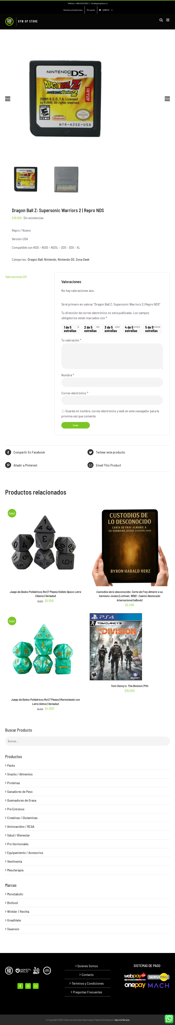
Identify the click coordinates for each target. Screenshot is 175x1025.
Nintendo (50, 259)
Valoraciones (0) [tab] (15, 277)
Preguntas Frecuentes (87, 992)
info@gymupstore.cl (99, 3)
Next (167, 99)
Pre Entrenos (15, 809)
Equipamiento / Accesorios (25, 853)
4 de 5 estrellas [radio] (131, 329)
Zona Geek (82, 259)
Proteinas (13, 783)
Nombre (67, 375)
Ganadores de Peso (20, 791)
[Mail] (36, 986)
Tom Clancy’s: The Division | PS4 (129, 686)
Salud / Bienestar (18, 835)
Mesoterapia (15, 870)
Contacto (88, 974)
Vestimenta (14, 861)
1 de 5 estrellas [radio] (70, 329)
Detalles (59, 547)
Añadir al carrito (108, 648)
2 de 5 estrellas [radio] (90, 329)
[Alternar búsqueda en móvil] (161, 20)
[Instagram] (28, 986)
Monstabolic (15, 894)
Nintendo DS (66, 259)
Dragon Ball (35, 259)
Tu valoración (71, 340)
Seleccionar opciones (38, 547)
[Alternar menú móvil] (168, 20)
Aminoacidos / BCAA (20, 826)
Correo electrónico (74, 393)
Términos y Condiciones (88, 983)
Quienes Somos (87, 966)
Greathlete (14, 920)
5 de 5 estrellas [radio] (151, 329)
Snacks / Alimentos (20, 774)
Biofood (12, 903)
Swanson (13, 929)
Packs (11, 765)
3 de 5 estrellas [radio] (111, 329)
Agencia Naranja (122, 1019)
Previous (7, 99)
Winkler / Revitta (18, 911)
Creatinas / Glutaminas (22, 818)
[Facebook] (20, 986)
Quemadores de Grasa (21, 800)
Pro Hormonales (18, 844)
